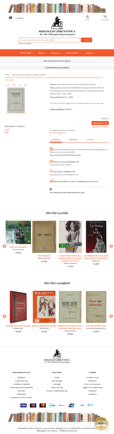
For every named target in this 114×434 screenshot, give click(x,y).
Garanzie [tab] (90, 139)
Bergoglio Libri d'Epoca (47, 431)
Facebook (93, 391)
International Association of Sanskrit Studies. (29, 75)
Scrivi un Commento (92, 384)
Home (7, 75)
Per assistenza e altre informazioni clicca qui (67, 192)
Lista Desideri (56, 381)
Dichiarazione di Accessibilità (21, 388)
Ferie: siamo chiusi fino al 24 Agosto (57, 61)
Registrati (62, 133)
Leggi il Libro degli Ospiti (93, 388)
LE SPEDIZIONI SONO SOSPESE (57, 68)
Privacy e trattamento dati (57, 391)
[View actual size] (14, 85)
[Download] (19, 85)
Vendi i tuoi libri (72, 53)
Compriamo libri (21, 381)
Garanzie (55, 53)
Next (110, 246)
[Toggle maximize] (25, 85)
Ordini (57, 378)
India (6, 132)
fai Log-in (53, 133)
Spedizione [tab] (56, 139)
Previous (3, 246)
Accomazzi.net (71, 431)
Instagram (92, 394)
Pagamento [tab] (73, 139)
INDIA (7, 130)
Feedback (21, 378)
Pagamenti (21, 394)
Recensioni (92, 381)
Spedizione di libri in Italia (21, 398)
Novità (41, 53)
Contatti (19, 18)
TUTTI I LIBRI (25, 53)
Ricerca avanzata (25, 43)
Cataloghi (57, 384)
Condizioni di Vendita (21, 384)
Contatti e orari (92, 378)
